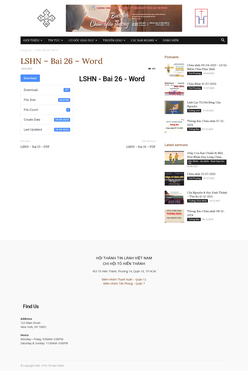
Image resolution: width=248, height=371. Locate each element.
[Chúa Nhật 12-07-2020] (174, 88)
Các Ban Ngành (142, 40)
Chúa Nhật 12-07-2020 (201, 84)
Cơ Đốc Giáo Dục (81, 40)
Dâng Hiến (171, 40)
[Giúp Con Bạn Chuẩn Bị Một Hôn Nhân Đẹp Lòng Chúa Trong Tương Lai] (174, 158)
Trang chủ (26, 50)
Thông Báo (194, 129)
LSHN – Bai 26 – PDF (140, 147)
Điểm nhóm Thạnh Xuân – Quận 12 (124, 279)
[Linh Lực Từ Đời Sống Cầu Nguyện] (174, 107)
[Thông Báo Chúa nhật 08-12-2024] (174, 216)
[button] (222, 40)
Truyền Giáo (112, 40)
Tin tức (54, 40)
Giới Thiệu (31, 40)
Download (30, 78)
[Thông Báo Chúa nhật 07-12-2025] (174, 126)
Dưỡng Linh (194, 110)
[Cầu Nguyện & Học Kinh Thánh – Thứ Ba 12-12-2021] (174, 197)
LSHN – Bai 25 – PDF (35, 147)
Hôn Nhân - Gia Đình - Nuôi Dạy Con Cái (206, 162)
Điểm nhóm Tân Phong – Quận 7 (124, 283)
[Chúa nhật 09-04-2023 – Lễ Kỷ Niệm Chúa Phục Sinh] (174, 70)
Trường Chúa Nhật (197, 200)
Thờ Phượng (194, 73)
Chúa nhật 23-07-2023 (201, 174)
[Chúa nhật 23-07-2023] (174, 179)
